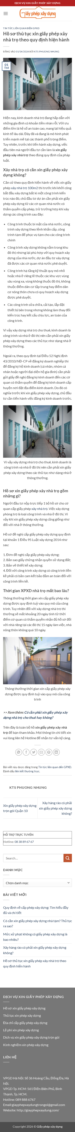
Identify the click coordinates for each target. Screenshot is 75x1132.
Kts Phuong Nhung (46, 51)
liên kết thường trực (27, 771)
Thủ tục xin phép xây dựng (22, 1015)
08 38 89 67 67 (24, 841)
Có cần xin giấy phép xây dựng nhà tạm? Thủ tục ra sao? (37, 923)
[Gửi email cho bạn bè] (41, 752)
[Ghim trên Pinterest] (48, 752)
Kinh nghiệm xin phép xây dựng (25, 1045)
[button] (5, 13)
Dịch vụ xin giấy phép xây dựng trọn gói (31, 1037)
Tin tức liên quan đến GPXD (21, 28)
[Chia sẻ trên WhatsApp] (18, 752)
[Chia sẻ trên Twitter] (33, 752)
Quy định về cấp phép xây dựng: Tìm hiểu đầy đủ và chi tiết (35, 910)
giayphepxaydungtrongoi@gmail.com (38, 1105)
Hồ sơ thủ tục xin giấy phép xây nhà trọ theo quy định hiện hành (34, 963)
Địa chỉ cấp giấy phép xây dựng (25, 1023)
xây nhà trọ (39, 509)
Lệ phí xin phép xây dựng (21, 1030)
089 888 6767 (25, 1099)
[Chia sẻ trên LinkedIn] (56, 752)
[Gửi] (68, 858)
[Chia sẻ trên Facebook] (26, 752)
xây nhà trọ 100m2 (24, 188)
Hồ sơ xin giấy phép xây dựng (24, 1008)
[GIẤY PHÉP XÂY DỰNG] (37, 13)
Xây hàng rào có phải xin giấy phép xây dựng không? (55, 808)
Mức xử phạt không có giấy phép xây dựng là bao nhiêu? (35, 936)
